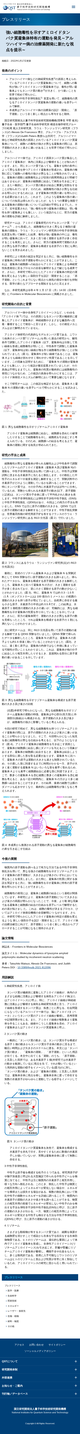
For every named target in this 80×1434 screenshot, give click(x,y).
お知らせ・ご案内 (12, 1385)
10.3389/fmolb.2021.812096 (34, 967)
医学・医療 (13, 1290)
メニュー (73, 6)
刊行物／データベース (15, 1393)
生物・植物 (13, 1316)
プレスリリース (13, 1277)
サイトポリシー (57, 1344)
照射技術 (12, 1300)
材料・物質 (13, 1321)
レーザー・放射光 (16, 1311)
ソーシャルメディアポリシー (40, 1351)
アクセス (19, 1344)
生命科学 (12, 1296)
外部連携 (7, 1377)
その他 (11, 1326)
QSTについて (10, 1361)
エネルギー (13, 1306)
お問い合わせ (36, 1344)
